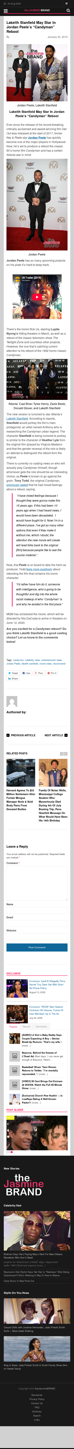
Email (9, 917)
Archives (36, 1411)
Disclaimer (36, 1395)
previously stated (17, 485)
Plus (40, 673)
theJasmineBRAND (45, 1388)
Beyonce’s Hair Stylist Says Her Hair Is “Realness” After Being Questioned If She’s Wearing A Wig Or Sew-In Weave (36, 1273)
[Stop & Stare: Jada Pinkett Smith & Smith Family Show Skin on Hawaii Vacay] (37, 1349)
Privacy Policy (37, 1399)
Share (15, 678)
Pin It (53, 673)
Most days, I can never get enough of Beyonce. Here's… (42, 1056)
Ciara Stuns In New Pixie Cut (19, 1281)
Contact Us (37, 1403)
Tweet (15, 673)
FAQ (37, 1407)
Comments (41, 1026)
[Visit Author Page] (11, 701)
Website (11, 930)
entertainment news (51, 660)
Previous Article (23, 735)
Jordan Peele (37, 137)
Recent (26, 1026)
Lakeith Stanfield (17, 418)
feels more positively (39, 569)
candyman (18, 660)
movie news (45, 663)
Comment (13, 863)
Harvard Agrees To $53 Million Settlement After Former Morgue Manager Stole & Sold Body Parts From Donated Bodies (20, 799)
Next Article (54, 735)
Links (37, 1419)
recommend (59, 663)
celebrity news (32, 660)
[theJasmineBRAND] (37, 10)
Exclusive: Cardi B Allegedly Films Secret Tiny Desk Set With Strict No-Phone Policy (47, 984)
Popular (13, 1026)
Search (37, 1415)
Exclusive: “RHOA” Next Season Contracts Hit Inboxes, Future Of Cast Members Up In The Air (46, 1010)
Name (9, 904)
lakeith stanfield (30, 663)
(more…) (42, 1040)
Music (10, 1117)
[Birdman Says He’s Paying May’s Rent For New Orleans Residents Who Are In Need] (37, 1231)
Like (28, 673)
